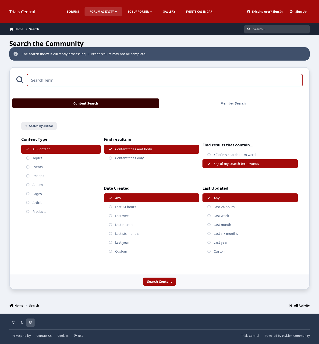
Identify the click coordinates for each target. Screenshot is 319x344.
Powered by (287, 336)
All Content (41, 149)
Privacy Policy (21, 336)
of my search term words (235, 154)
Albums (38, 184)
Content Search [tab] (85, 103)
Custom (121, 251)
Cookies (62, 336)
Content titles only (129, 158)
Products (39, 211)
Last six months (127, 233)
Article (37, 202)
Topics (37, 158)
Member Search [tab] (233, 103)
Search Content (159, 281)
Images (38, 176)
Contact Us (44, 336)
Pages (37, 194)
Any (118, 198)
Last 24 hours (125, 207)
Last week (122, 216)
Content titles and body (133, 149)
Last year (122, 242)
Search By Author (41, 126)
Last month (124, 224)
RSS (80, 336)
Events (37, 167)
